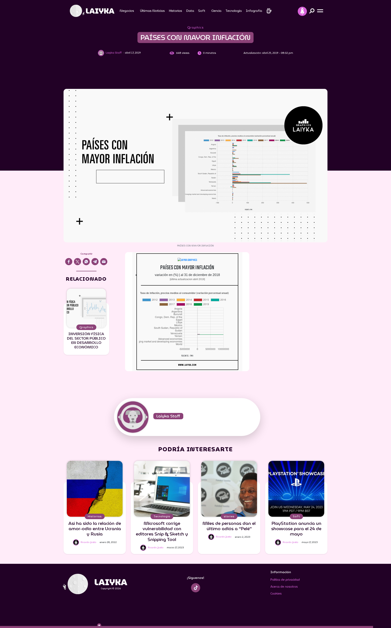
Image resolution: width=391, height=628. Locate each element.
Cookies (276, 593)
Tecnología (233, 10)
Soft (201, 10)
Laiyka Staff (168, 416)
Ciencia (216, 10)
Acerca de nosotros (284, 586)
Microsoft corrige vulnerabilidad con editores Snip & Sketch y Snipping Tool (162, 531)
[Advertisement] (195, 73)
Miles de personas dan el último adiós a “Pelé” (229, 526)
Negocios (127, 10)
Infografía (254, 10)
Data (190, 10)
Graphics (195, 27)
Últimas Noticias (152, 10)
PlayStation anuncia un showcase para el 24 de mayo (296, 528)
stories (229, 516)
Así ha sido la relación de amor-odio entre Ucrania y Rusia (94, 528)
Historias (175, 10)
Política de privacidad (285, 579)
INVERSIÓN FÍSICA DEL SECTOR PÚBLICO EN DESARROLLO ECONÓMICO (86, 340)
